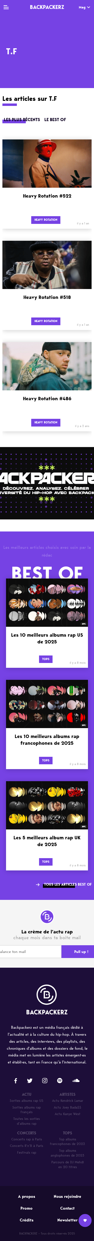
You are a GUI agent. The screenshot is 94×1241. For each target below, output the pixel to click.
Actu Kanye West (68, 1114)
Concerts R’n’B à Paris (26, 1146)
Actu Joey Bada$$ (67, 1107)
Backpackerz (47, 7)
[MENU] (6, 7)
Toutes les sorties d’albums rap (26, 1121)
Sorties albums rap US (26, 1100)
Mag (82, 7)
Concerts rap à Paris (26, 1139)
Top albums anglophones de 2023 (67, 1153)
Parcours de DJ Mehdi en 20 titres (67, 1164)
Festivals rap (26, 1152)
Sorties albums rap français (26, 1110)
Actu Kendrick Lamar (67, 1100)
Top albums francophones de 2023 (67, 1141)
